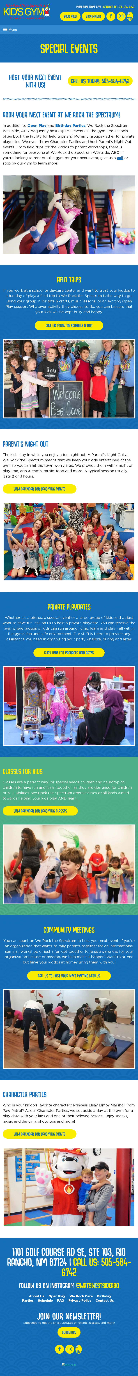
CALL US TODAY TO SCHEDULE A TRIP (69, 325)
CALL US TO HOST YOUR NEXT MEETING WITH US (69, 976)
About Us (36, 1296)
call (120, 158)
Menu (12, 29)
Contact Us (105, 1300)
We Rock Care (81, 1296)
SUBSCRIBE (69, 1332)
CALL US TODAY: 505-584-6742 (100, 81)
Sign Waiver (93, 16)
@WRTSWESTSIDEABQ (97, 1285)
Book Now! (70, 16)
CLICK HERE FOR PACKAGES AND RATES (69, 652)
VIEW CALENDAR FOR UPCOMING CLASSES (40, 811)
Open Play (37, 125)
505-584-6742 (126, 6)
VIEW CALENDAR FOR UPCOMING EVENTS (39, 489)
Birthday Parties (70, 125)
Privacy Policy (79, 1300)
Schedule (45, 1300)
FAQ (60, 1300)
